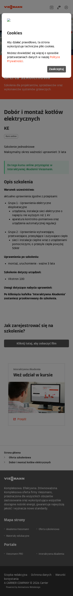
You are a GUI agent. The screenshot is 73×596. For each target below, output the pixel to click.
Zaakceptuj (56, 69)
